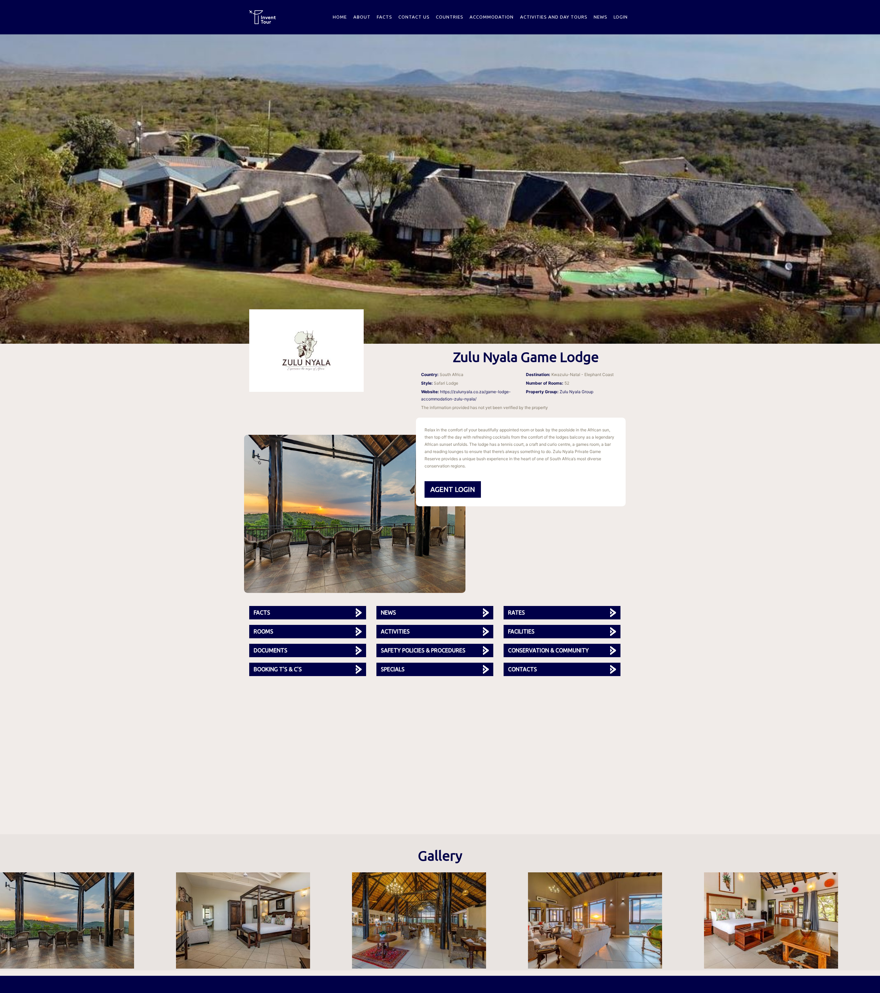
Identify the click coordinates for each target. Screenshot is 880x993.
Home (340, 16)
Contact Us (414, 16)
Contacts (522, 669)
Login (621, 16)
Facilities (521, 631)
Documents (270, 650)
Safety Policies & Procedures (423, 650)
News (600, 16)
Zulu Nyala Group (576, 391)
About (362, 16)
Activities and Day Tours (553, 16)
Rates (516, 612)
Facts (384, 16)
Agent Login (452, 489)
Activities (395, 631)
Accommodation (492, 16)
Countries (449, 16)
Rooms (263, 631)
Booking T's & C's (278, 669)
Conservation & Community (548, 650)
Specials (393, 669)
